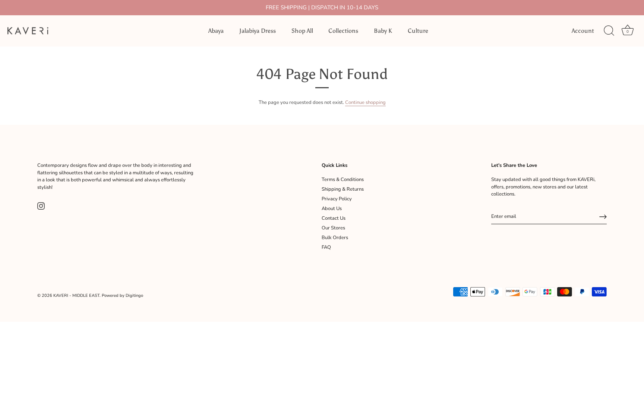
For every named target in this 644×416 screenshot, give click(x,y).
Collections (343, 30)
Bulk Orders (335, 237)
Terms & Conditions (343, 179)
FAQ (326, 247)
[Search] (609, 31)
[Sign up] (603, 216)
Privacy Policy (337, 199)
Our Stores (333, 228)
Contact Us (333, 218)
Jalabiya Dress (257, 30)
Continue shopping (365, 102)
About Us (332, 208)
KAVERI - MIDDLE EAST (76, 295)
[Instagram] (41, 205)
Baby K (383, 30)
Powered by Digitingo (122, 295)
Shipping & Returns (343, 189)
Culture (418, 30)
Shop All (302, 30)
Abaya (216, 30)
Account (583, 30)
